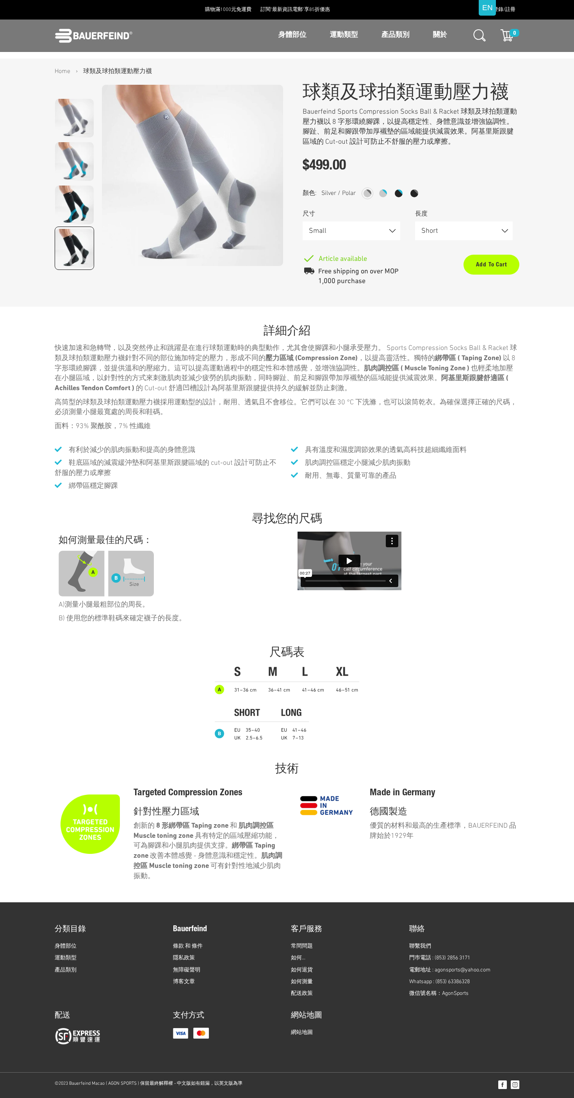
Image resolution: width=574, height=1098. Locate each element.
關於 (440, 35)
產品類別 (395, 35)
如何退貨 (302, 970)
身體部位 (292, 35)
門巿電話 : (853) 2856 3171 (439, 958)
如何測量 (302, 982)
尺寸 (309, 214)
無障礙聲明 (186, 970)
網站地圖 (302, 1033)
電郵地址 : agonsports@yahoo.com (449, 970)
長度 (421, 214)
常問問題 (302, 946)
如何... (298, 958)
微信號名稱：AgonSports (439, 993)
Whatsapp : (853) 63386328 (439, 982)
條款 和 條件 (188, 946)
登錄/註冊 (504, 9)
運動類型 (344, 35)
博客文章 (184, 982)
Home (62, 71)
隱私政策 (184, 958)
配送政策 (302, 993)
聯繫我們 (420, 946)
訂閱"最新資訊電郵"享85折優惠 (295, 9)
